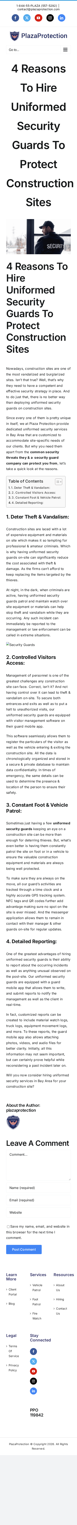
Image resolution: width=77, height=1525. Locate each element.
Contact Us (61, 1311)
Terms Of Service (14, 1351)
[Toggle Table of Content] (56, 481)
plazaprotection (21, 1110)
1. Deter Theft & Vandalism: (30, 487)
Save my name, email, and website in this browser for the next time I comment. (37, 1232)
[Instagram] (33, 1381)
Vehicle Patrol (37, 1287)
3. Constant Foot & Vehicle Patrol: (36, 497)
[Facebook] (33, 1351)
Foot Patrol (36, 1301)
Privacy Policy (14, 1367)
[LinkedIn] (33, 1391)
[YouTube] (33, 1371)
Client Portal (13, 1292)
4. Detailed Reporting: (27, 502)
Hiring (60, 1299)
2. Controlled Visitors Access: (34, 492)
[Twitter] (33, 1361)
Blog (12, 1303)
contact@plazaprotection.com (38, 9)
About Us (60, 1287)
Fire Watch (36, 1316)
